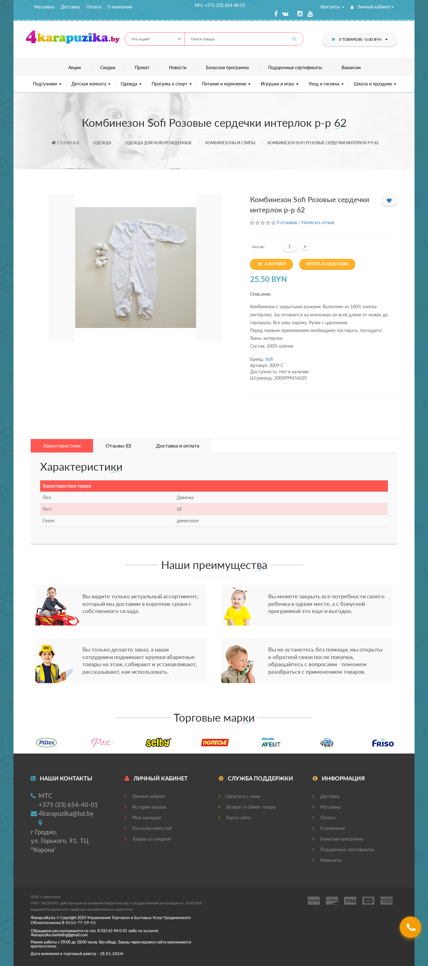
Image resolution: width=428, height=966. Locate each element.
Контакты (331, 6)
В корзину (275, 264)
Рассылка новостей (151, 828)
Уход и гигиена (325, 83)
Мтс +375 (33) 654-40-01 (220, 5)
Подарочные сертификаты (295, 67)
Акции (74, 67)
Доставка (70, 6)
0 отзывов (287, 222)
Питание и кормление (225, 83)
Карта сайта (238, 817)
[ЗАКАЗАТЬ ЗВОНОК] (411, 929)
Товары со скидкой (151, 838)
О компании (119, 6)
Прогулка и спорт (170, 83)
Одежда (129, 83)
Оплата (93, 6)
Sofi (269, 359)
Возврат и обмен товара (250, 807)
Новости (177, 67)
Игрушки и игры (278, 83)
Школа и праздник (373, 83)
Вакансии (351, 67)
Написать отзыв (317, 222)
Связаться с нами (242, 796)
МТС (45, 795)
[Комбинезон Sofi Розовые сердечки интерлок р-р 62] (135, 267)
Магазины (44, 6)
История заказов (148, 807)
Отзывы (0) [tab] (118, 445)
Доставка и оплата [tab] (177, 445)
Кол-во (258, 246)
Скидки (107, 67)
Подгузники (45, 83)
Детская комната (89, 83)
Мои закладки (146, 817)
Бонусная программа (227, 67)
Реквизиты (330, 860)
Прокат (142, 67)
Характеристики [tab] (62, 445)
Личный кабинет (373, 6)
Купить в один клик (327, 264)
